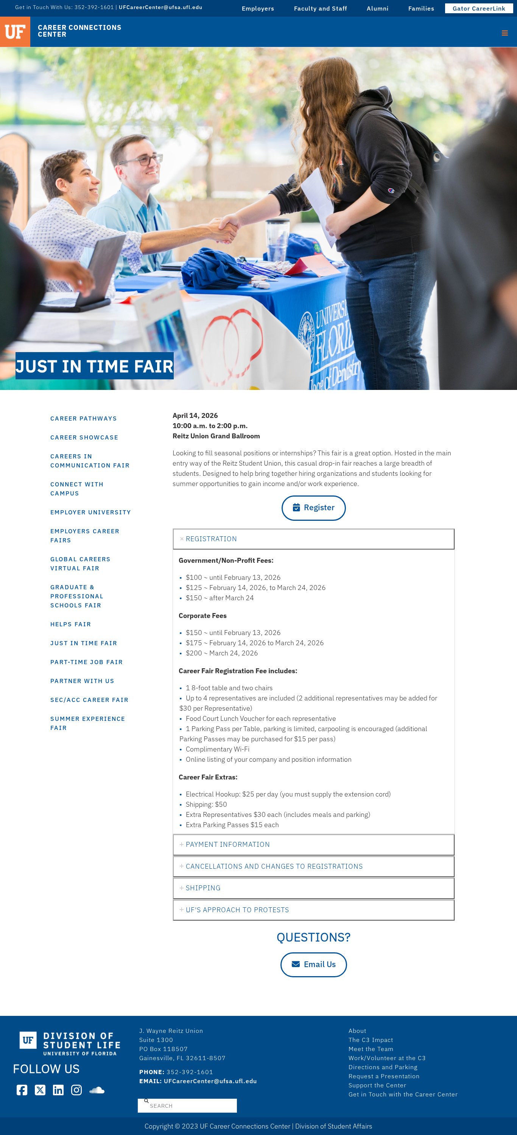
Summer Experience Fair (87, 723)
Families (421, 8)
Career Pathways (83, 418)
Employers (258, 8)
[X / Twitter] (40, 1090)
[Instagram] (76, 1090)
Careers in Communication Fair (90, 460)
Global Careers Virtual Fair (80, 563)
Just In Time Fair (83, 643)
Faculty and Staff (320, 8)
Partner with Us (82, 681)
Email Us (320, 964)
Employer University (90, 512)
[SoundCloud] (97, 1090)
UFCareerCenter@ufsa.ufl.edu (210, 1081)
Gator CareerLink (479, 8)
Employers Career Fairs (85, 535)
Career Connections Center (79, 31)
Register (319, 507)
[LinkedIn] (58, 1090)
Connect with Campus (77, 488)
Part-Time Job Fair (86, 662)
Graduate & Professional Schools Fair (77, 596)
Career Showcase (84, 437)
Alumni (378, 8)
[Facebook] (22, 1090)
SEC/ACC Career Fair (89, 699)
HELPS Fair (70, 624)
